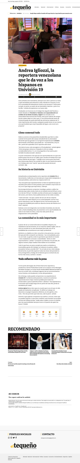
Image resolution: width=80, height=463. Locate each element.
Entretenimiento (22, 65)
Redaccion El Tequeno (36, 94)
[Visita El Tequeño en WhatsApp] (9, 438)
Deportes (65, 456)
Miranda (37, 7)
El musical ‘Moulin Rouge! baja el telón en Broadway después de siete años (18, 351)
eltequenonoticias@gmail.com (48, 438)
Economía (68, 7)
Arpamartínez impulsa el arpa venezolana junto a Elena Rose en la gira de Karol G (62, 352)
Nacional (43, 7)
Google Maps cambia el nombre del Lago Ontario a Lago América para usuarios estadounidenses (43, 13)
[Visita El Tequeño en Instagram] (11, 438)
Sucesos (62, 7)
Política (57, 7)
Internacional (50, 7)
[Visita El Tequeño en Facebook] (16, 438)
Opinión (70, 456)
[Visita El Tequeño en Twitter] (14, 438)
